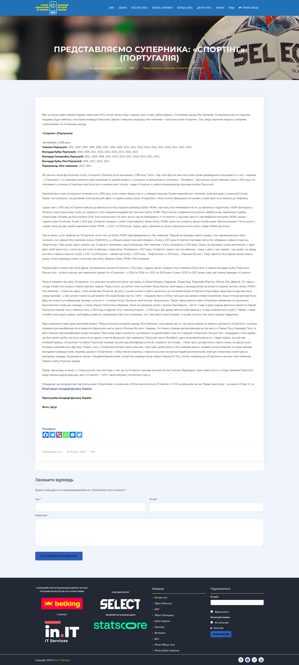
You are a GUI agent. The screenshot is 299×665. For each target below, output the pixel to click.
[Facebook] (46, 435)
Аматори (159, 627)
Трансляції (250, 7)
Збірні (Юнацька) (164, 615)
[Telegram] (52, 435)
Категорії (219, 628)
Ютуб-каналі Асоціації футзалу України (67, 388)
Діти (157, 638)
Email (154, 499)
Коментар (41, 515)
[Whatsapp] (66, 435)
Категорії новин (220, 617)
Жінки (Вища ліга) (165, 644)
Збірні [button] (123, 7)
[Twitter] (79, 435)
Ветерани (160, 632)
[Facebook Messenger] (73, 435)
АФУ (92, 451)
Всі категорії (221, 622)
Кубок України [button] (162, 7)
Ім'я (38, 499)
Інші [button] (231, 7)
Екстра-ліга (161, 597)
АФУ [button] (111, 7)
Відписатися (221, 611)
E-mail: (215, 596)
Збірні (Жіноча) (163, 603)
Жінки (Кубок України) (167, 650)
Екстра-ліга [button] (139, 7)
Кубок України (162, 621)
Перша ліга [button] (185, 7)
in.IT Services (62, 660)
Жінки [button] (220, 7)
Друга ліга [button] (204, 7)
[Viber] (59, 435)
